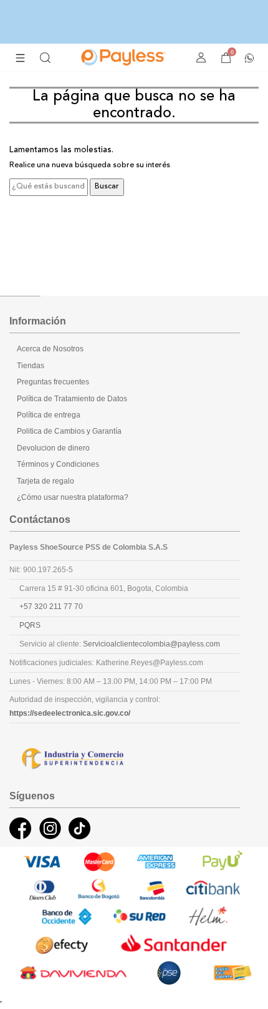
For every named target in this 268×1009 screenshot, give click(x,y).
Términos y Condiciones (58, 464)
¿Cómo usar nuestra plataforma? (72, 497)
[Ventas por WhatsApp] (249, 56)
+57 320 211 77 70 (51, 606)
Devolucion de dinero (53, 448)
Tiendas (30, 365)
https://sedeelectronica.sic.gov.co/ (69, 713)
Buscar (107, 186)
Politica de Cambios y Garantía (69, 431)
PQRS (30, 625)
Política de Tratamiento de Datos (72, 398)
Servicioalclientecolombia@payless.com (151, 644)
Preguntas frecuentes (53, 382)
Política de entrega (48, 415)
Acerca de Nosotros (50, 348)
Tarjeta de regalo (45, 481)
